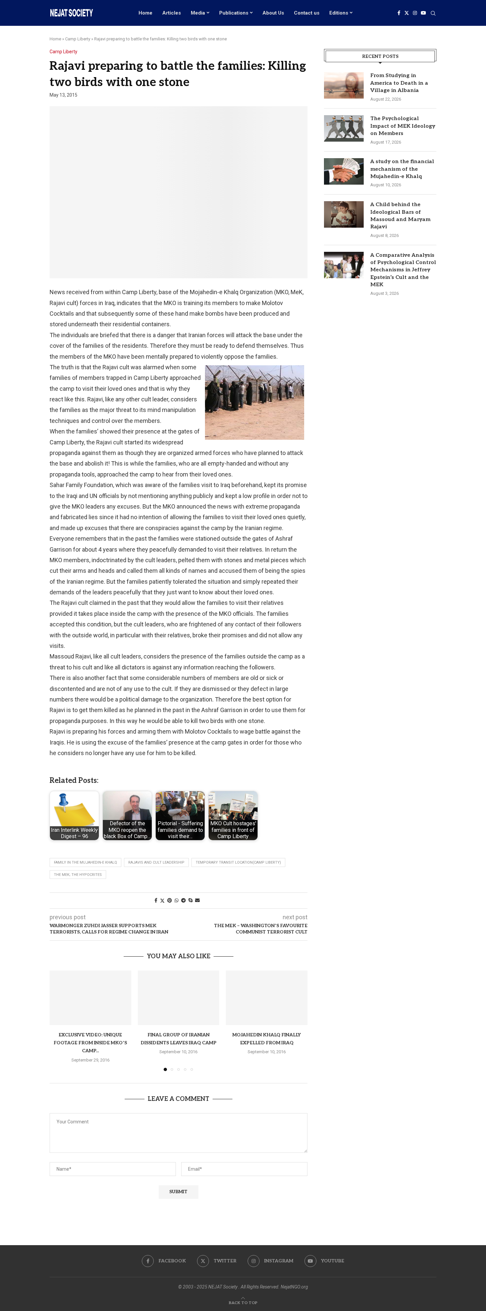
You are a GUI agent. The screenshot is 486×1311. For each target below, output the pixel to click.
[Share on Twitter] (162, 900)
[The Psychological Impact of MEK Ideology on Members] (344, 128)
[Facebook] (399, 13)
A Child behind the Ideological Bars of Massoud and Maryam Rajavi (400, 216)
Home (145, 13)
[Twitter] (406, 13)
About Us (273, 13)
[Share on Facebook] (155, 900)
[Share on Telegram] (183, 900)
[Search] (433, 13)
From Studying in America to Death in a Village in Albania (399, 83)
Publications (233, 13)
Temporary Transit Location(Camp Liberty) (238, 862)
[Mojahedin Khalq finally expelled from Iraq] (266, 998)
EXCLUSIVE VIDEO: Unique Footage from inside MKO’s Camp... (90, 1043)
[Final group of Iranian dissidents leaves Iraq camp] (179, 998)
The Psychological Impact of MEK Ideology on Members (402, 126)
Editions (338, 13)
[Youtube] (423, 13)
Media (198, 13)
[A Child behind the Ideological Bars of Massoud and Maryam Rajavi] (344, 214)
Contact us (306, 13)
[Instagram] (415, 13)
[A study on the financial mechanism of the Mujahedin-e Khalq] (344, 171)
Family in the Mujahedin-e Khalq (85, 862)
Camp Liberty (77, 38)
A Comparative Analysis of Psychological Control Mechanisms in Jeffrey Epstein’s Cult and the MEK (403, 270)
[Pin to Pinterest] (169, 900)
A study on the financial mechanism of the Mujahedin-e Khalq (402, 169)
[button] (58, 1020)
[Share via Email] (197, 900)
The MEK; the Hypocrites (78, 875)
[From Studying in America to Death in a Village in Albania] (344, 85)
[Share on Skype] (190, 900)
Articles (171, 13)
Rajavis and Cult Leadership (156, 862)
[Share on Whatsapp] (177, 900)
